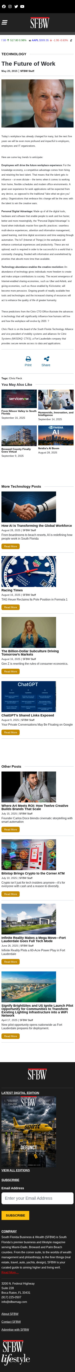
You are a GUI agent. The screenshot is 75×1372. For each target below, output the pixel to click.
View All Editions (15, 1170)
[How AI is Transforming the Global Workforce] (28, 507)
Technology (13, 54)
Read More (10, 546)
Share (46, 365)
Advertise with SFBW (15, 1329)
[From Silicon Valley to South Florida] (19, 399)
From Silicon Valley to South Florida (19, 412)
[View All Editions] (28, 1132)
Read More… (10, 1272)
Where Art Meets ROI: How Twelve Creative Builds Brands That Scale (34, 807)
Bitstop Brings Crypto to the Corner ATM (33, 873)
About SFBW (9, 1313)
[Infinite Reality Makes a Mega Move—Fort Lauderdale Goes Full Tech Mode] (28, 920)
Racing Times (12, 590)
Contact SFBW (11, 1321)
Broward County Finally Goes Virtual (16, 450)
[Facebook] (3, 6)
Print (28, 365)
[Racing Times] (28, 572)
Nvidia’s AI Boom (48, 448)
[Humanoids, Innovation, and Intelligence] (56, 400)
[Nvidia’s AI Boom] (56, 436)
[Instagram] (10, 6)
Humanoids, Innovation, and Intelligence (56, 413)
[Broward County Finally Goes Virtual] (19, 436)
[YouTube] (22, 6)
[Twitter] (16, 6)
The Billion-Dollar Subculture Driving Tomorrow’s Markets (30, 652)
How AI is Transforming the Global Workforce (36, 526)
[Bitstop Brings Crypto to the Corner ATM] (28, 855)
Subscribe (15, 1215)
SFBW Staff (27, 71)
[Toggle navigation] (4, 22)
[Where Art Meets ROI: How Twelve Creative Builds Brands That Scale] (28, 788)
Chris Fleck (15, 378)
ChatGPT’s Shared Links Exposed (27, 715)
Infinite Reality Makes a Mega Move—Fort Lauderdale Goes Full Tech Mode (33, 939)
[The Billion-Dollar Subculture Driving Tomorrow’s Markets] (28, 633)
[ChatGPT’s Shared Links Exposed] (28, 697)
